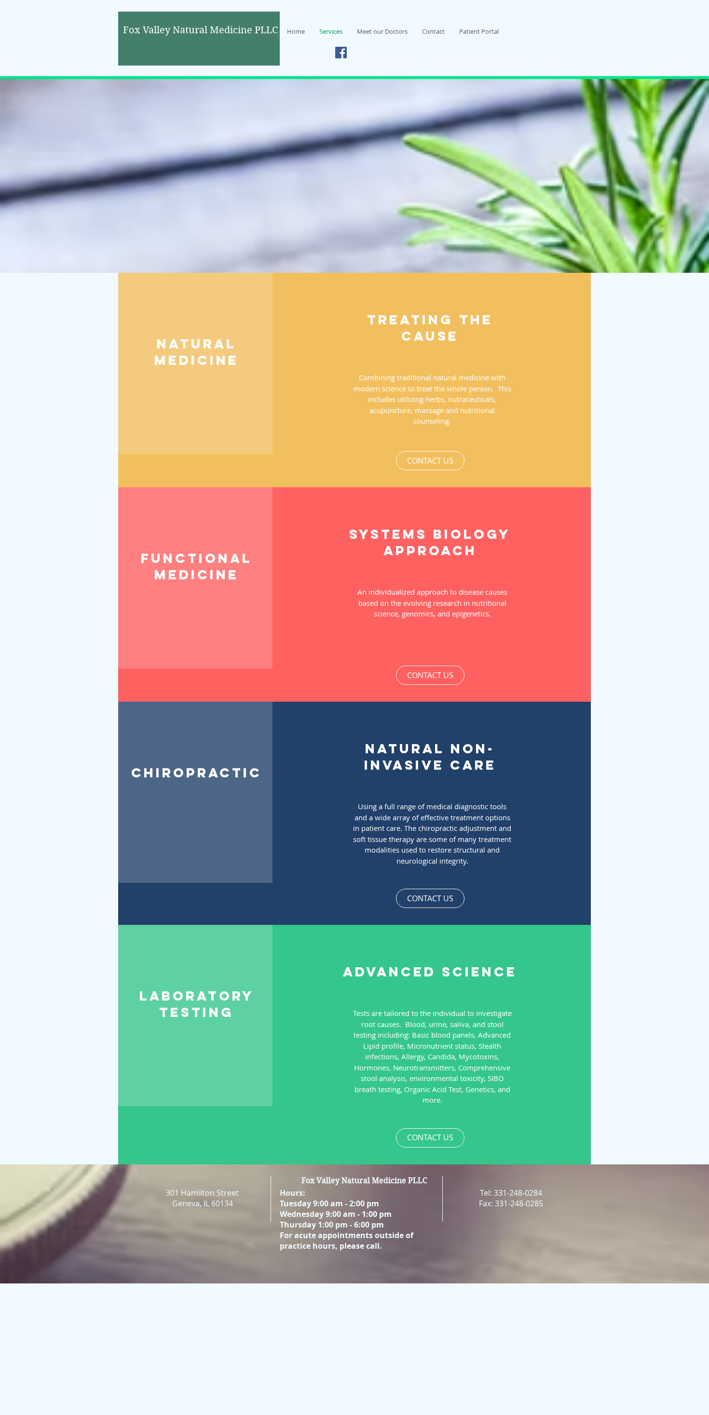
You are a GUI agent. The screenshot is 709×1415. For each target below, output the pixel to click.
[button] (430, 460)
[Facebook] (341, 52)
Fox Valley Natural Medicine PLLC (364, 1180)
